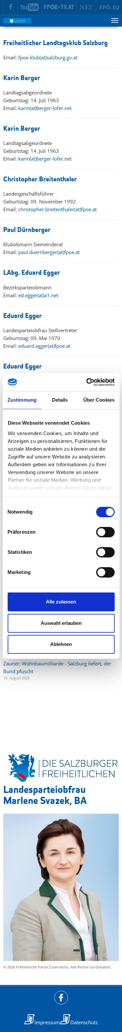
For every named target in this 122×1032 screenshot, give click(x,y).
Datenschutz (84, 1022)
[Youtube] (30, 7)
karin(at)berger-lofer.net (45, 108)
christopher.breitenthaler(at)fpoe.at (57, 209)
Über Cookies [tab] (99, 400)
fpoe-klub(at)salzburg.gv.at (47, 57)
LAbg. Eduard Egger (31, 273)
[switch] (105, 532)
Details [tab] (60, 400)
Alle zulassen (61, 601)
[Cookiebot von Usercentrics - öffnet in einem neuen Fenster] (87, 382)
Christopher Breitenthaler (40, 179)
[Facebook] (10, 7)
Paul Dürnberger (26, 230)
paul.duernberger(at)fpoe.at (49, 252)
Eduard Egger (22, 316)
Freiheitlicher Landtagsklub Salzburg (55, 43)
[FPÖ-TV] (59, 7)
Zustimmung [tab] (21, 400)
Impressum (47, 1022)
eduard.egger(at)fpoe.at (44, 346)
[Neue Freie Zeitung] (86, 7)
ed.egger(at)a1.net (38, 295)
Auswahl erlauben (61, 623)
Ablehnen (61, 644)
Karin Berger (21, 78)
